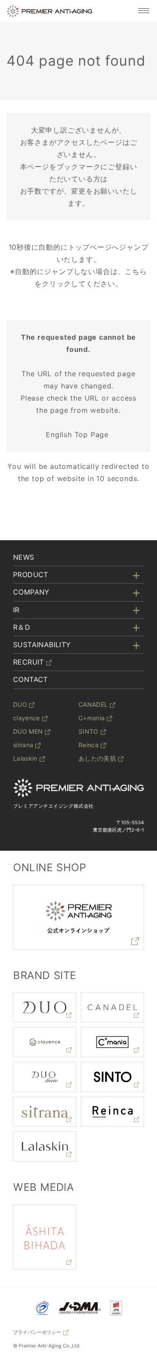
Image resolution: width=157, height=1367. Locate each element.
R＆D (21, 627)
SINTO (88, 731)
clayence (26, 718)
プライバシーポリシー (37, 1332)
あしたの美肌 (97, 758)
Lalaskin (25, 758)
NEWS (23, 557)
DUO (20, 704)
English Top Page (78, 434)
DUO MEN (28, 731)
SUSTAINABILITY (42, 644)
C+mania (91, 718)
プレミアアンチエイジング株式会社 (53, 806)
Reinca (88, 745)
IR (16, 609)
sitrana (23, 745)
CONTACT (30, 679)
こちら (136, 271)
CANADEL (93, 704)
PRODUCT (30, 574)
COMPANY (31, 592)
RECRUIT (28, 662)
